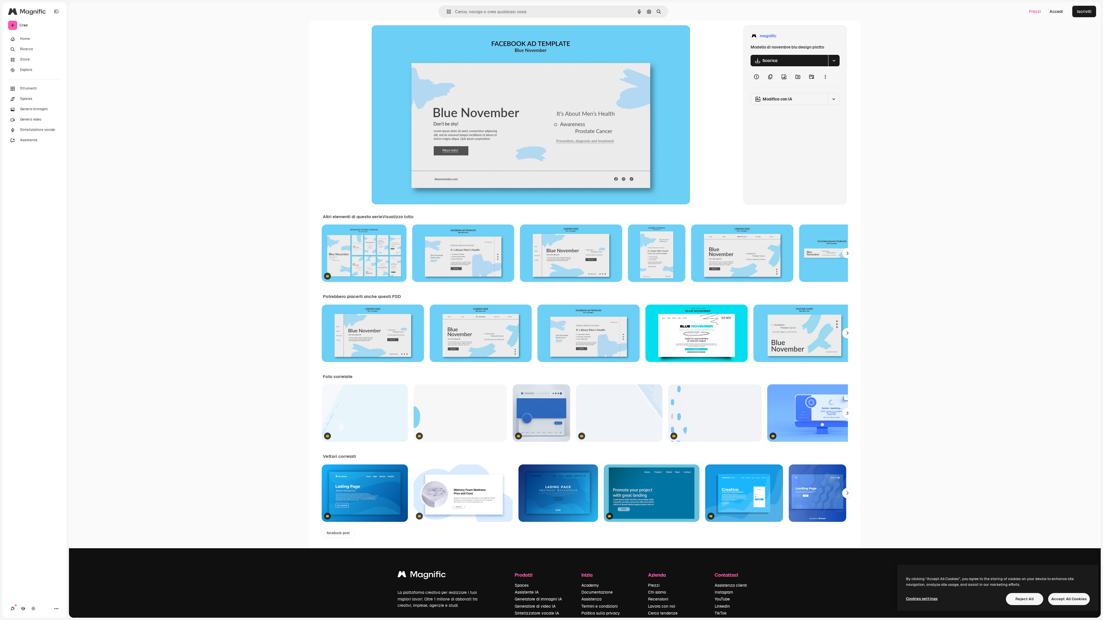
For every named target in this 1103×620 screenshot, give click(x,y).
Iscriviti (1084, 11)
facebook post (338, 533)
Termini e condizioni (599, 606)
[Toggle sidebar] (56, 11)
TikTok (721, 613)
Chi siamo (657, 592)
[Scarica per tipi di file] (834, 60)
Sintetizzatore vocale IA (537, 613)
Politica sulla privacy (600, 613)
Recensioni (658, 599)
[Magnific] (422, 575)
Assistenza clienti (731, 585)
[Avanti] (847, 253)
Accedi (1056, 11)
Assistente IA (527, 592)
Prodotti (524, 575)
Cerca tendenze (663, 613)
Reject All (1024, 598)
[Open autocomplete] (446, 11)
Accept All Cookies (1069, 598)
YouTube (722, 599)
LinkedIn (722, 606)
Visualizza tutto (397, 216)
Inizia (587, 575)
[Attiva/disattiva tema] (33, 608)
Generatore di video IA (535, 606)
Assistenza (591, 599)
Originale (409, 36)
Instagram (724, 592)
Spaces (522, 585)
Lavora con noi (661, 606)
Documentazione (597, 592)
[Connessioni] (12, 608)
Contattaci (726, 575)
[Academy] (23, 608)
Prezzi (1035, 11)
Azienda (657, 575)
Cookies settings (922, 598)
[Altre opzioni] (825, 76)
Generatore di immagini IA (538, 599)
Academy (590, 585)
